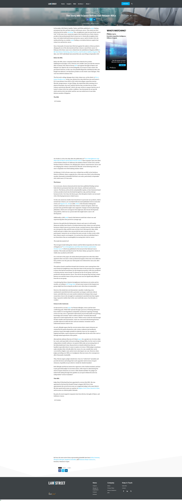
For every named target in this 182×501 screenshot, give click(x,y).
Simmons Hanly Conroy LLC (87, 459)
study (92, 28)
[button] (132, 4)
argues (80, 339)
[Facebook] (87, 19)
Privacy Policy (110, 488)
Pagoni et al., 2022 (65, 203)
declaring (70, 32)
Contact (124, 488)
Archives (95, 494)
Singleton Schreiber (70, 459)
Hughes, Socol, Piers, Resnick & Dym (88, 388)
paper (69, 307)
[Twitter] (91, 19)
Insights (93, 12)
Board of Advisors (111, 490)
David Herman (86, 23)
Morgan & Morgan (59, 459)
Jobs (108, 492)
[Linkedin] (94, 19)
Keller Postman (95, 457)
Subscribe (124, 485)
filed (76, 65)
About (108, 485)
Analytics (88, 12)
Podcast (95, 492)
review (77, 203)
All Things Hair (70, 284)
